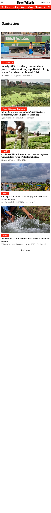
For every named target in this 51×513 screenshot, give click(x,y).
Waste (30, 7)
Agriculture (14, 7)
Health (4, 7)
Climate (38, 7)
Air (45, 7)
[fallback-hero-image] (25, 45)
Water (23, 7)
